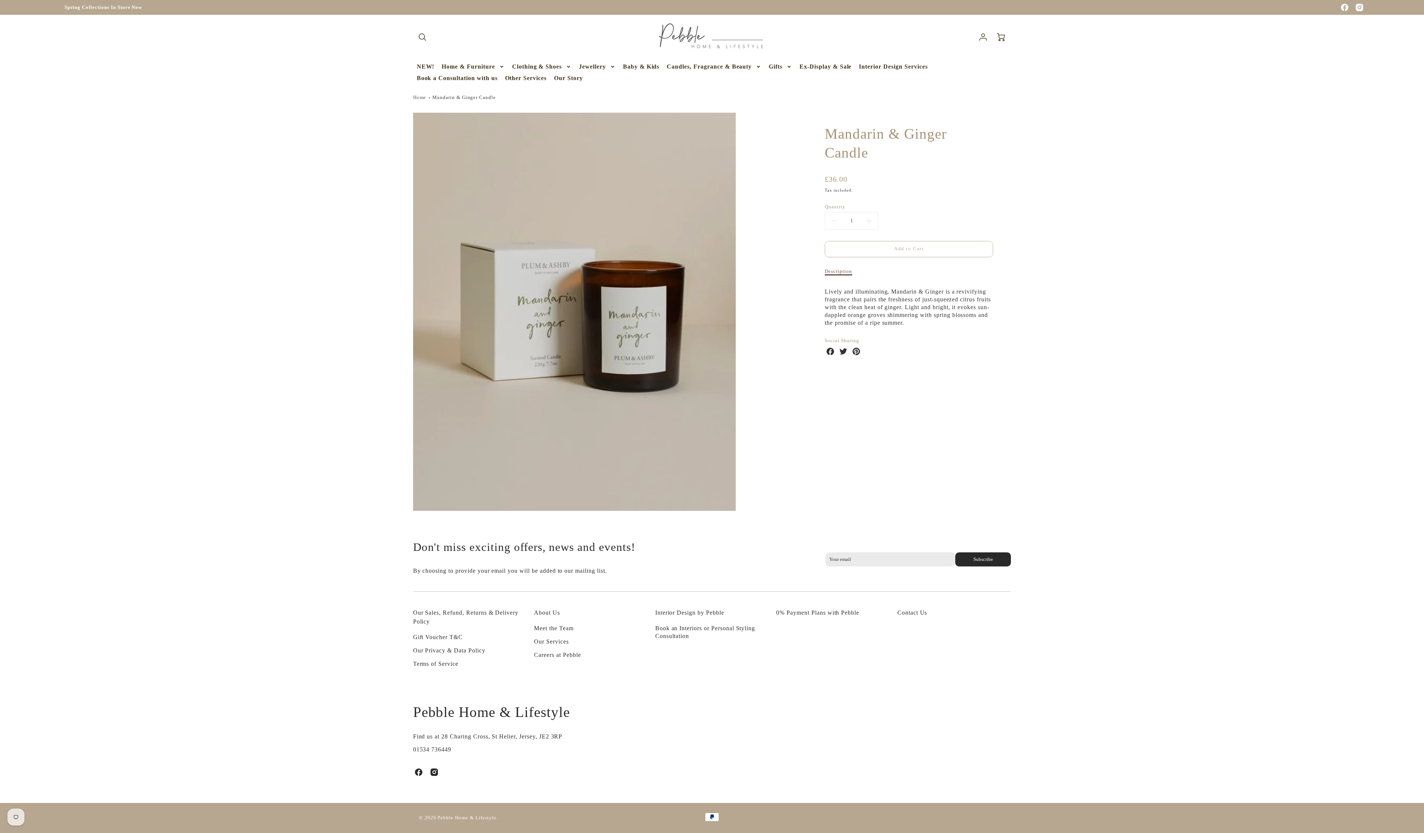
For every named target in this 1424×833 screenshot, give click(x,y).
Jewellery (592, 66)
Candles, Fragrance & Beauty (709, 66)
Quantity (835, 206)
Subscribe (983, 559)
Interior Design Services (893, 66)
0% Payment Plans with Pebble (817, 612)
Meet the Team (553, 628)
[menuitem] (425, 67)
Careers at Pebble (557, 655)
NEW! (426, 66)
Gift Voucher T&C (438, 637)
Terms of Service (435, 664)
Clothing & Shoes (537, 66)
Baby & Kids (641, 66)
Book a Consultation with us (457, 78)
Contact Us (912, 612)
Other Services (526, 78)
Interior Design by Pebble (689, 612)
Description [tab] (838, 271)
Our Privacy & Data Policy (449, 650)
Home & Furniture (468, 66)
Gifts (775, 66)
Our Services (551, 641)
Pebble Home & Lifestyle (491, 712)
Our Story (568, 78)
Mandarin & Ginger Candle (464, 97)
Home (419, 97)
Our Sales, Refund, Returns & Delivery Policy (466, 617)
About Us (547, 612)
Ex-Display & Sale (825, 66)
